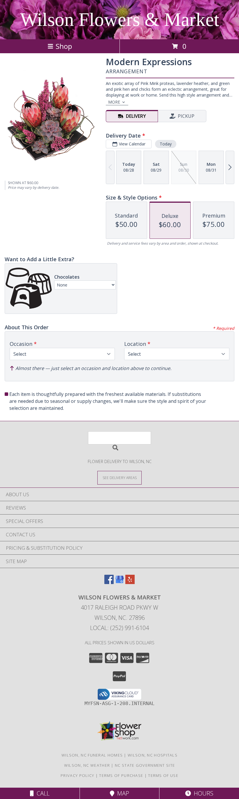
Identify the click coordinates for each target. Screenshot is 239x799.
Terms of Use (163, 775)
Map (121, 793)
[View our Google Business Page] (119, 582)
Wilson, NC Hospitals (153, 755)
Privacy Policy (77, 775)
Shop (64, 46)
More (114, 102)
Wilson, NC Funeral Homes (92, 755)
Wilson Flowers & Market (119, 19)
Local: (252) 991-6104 (119, 628)
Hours (202, 793)
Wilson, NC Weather (87, 765)
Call (42, 793)
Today (166, 144)
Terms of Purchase (121, 775)
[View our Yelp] (130, 582)
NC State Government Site (145, 765)
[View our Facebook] (109, 582)
